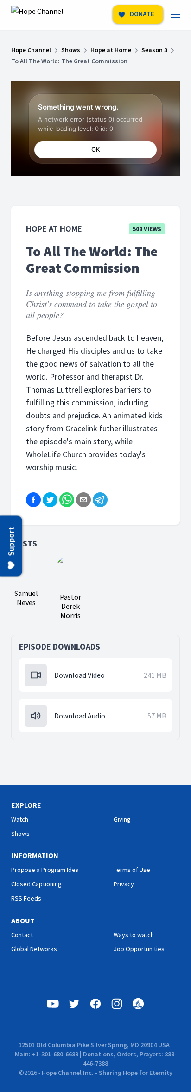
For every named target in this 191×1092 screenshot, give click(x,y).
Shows (20, 833)
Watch (19, 819)
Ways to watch (134, 935)
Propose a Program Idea (45, 869)
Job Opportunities (139, 949)
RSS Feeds (26, 898)
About (23, 920)
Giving (122, 819)
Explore (26, 805)
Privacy (124, 884)
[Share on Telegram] (100, 499)
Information (34, 855)
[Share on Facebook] (33, 499)
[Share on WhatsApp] (66, 499)
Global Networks (34, 949)
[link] (181, 14)
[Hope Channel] (37, 15)
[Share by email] (83, 499)
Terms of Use (132, 869)
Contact (22, 935)
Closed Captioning (36, 884)
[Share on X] (50, 499)
